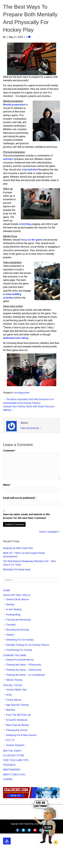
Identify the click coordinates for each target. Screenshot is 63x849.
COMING (7, 779)
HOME (6, 590)
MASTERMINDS (11, 769)
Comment (9, 450)
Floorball (10, 624)
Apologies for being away (16, 569)
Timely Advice (13, 699)
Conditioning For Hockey (19, 649)
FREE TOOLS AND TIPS (15, 760)
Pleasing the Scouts (17, 730)
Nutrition (10, 709)
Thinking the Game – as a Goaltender (25, 674)
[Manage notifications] (55, 842)
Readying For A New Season (21, 735)
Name (7, 484)
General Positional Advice (20, 659)
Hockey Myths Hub (16, 689)
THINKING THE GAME (14, 655)
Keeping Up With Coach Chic (18, 548)
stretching (25, 224)
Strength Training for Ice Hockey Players (27, 644)
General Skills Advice (17, 599)
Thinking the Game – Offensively (23, 664)
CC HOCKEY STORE (13, 755)
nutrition (8, 159)
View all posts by (31, 428)
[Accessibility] (7, 841)
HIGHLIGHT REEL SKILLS (16, 595)
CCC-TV (10, 740)
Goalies (10, 634)
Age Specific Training (17, 704)
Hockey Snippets (15, 745)
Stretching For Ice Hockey (20, 639)
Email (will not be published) (20, 497)
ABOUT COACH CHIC (14, 774)
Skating (10, 604)
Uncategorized (21, 392)
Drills (9, 694)
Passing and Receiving (18, 619)
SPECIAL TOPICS (12, 685)
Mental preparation (14, 104)
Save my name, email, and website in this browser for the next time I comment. (26, 516)
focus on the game (31, 239)
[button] (45, 821)
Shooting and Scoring (17, 629)
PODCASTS (9, 764)
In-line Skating (13, 609)
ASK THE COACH (12, 750)
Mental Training (14, 679)
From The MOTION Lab (18, 714)
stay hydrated (30, 169)
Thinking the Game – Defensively (23, 669)
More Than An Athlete (17, 725)
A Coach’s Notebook (17, 719)
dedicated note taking (15, 338)
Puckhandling (13, 614)
